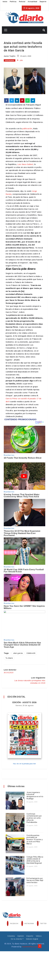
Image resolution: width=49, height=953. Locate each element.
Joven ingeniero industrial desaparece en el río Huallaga (35, 795)
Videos (39, 936)
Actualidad (32, 1)
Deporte (43, 1)
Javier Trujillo (9, 56)
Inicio (5, 1)
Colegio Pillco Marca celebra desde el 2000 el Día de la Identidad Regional (35, 860)
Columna (11, 936)
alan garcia (18, 653)
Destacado (9, 60)
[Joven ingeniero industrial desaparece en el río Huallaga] (15, 801)
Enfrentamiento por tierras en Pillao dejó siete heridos (35, 880)
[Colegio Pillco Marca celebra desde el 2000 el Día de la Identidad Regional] (15, 865)
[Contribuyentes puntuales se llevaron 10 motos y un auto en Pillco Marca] (15, 844)
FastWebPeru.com (29, 947)
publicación (27, 128)
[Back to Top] (39, 946)
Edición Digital (32, 939)
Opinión (20, 936)
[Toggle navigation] (5, 30)
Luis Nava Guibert (25, 164)
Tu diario (9, 658)
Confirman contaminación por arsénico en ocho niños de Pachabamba (34, 818)
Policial (22, 1)
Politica (13, 1)
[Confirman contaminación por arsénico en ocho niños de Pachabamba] (15, 822)
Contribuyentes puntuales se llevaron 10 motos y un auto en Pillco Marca (35, 839)
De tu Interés (16, 939)
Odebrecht (31, 653)
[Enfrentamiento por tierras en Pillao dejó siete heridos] (15, 886)
